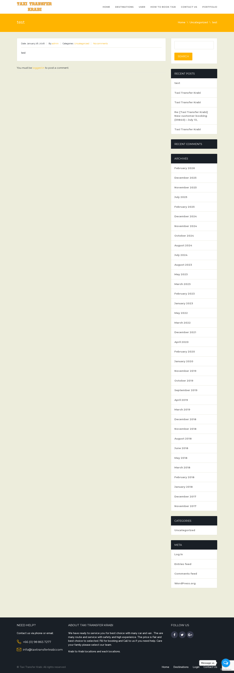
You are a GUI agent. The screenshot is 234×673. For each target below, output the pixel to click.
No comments (100, 43)
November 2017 (185, 506)
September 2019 (185, 390)
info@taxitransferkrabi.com (43, 649)
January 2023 (183, 303)
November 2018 (185, 428)
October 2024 (184, 235)
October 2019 (183, 380)
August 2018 (183, 438)
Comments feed (185, 573)
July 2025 (180, 197)
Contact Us (189, 6)
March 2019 (182, 409)
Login (196, 667)
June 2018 (181, 448)
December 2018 (185, 419)
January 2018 (183, 486)
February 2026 (184, 168)
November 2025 (185, 187)
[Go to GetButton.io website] (225, 669)
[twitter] (182, 634)
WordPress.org (185, 583)
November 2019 (185, 370)
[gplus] (190, 634)
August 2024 (183, 245)
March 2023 (182, 284)
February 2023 (184, 293)
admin (55, 43)
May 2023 (181, 274)
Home (106, 6)
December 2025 (185, 177)
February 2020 (184, 351)
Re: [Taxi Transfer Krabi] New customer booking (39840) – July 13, (191, 115)
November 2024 (185, 226)
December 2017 (185, 496)
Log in (178, 554)
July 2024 (181, 255)
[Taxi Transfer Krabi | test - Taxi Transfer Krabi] (35, 6)
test (177, 83)
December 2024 (185, 216)
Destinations (124, 6)
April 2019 (181, 400)
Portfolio (209, 6)
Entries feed (182, 564)
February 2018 (184, 477)
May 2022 (181, 313)
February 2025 (184, 206)
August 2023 (183, 264)
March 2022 (182, 322)
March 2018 (182, 467)
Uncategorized (199, 22)
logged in (38, 67)
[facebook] (174, 634)
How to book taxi (163, 6)
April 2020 (181, 342)
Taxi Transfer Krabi (187, 92)
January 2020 (183, 361)
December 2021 (185, 332)
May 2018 (180, 457)
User (142, 6)
